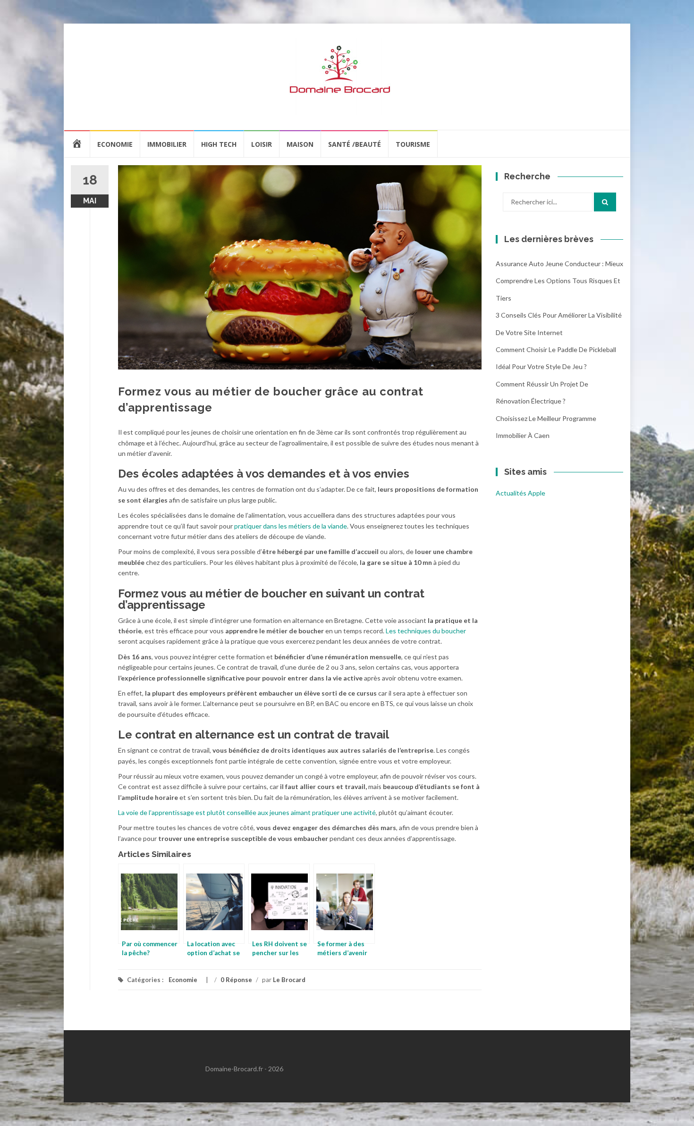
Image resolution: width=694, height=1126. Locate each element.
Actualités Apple (520, 493)
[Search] (605, 202)
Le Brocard (289, 979)
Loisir (261, 144)
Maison (300, 144)
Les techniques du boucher (426, 631)
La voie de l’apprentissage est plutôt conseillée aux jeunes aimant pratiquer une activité (247, 812)
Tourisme (413, 144)
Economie (115, 144)
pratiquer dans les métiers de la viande (290, 526)
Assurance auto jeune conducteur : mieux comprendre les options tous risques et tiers (559, 281)
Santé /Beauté (354, 144)
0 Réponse (236, 979)
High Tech (219, 144)
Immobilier (166, 144)
